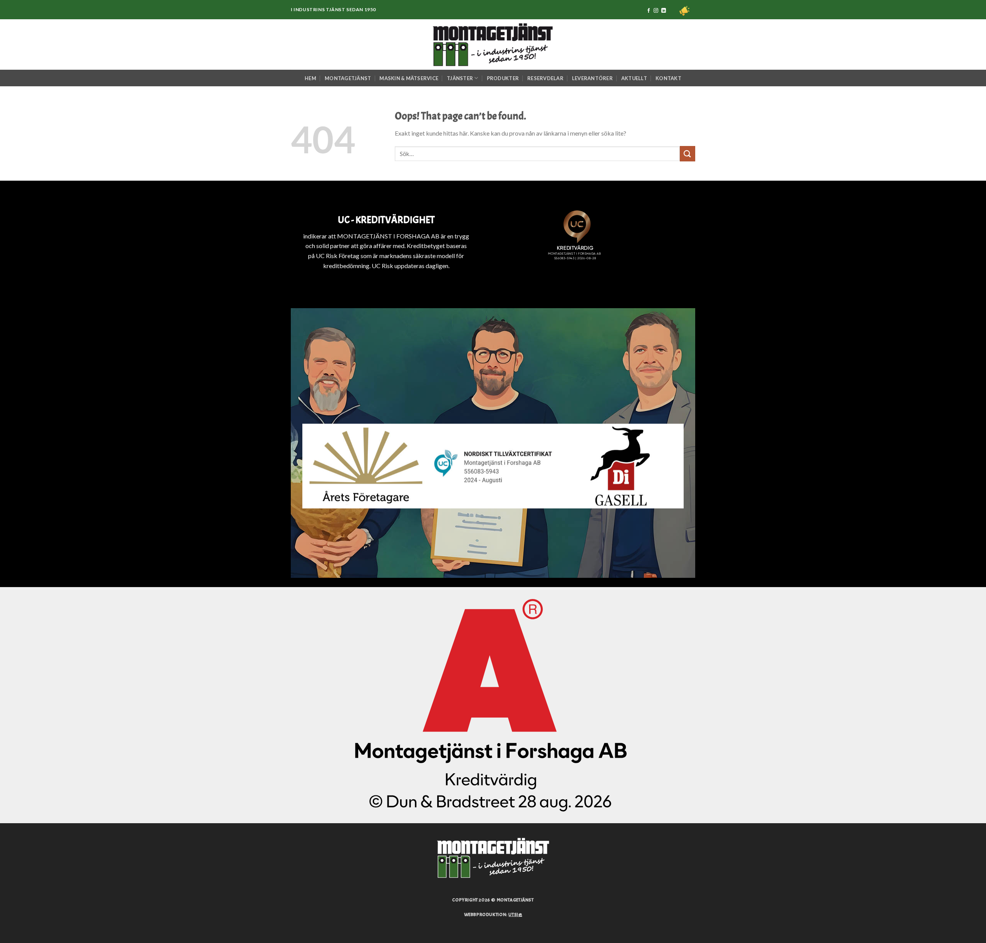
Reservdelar (545, 78)
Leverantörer (592, 78)
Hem (310, 78)
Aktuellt (634, 78)
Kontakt (668, 78)
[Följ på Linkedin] (663, 10)
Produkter (503, 78)
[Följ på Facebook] (648, 10)
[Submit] (687, 153)
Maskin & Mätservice (408, 78)
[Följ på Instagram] (656, 10)
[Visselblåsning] (684, 11)
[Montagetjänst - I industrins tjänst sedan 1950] (493, 44)
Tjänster (460, 78)
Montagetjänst (348, 78)
